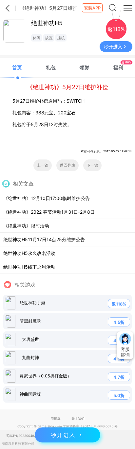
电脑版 (56, 418)
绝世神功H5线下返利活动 (29, 267)
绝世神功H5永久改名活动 (29, 253)
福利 (122, 65)
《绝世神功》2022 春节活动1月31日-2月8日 (49, 212)
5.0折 (119, 395)
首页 (17, 67)
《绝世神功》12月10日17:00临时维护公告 (46, 198)
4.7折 (119, 377)
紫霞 (8, 8)
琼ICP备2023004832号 (24, 436)
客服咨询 (125, 352)
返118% (119, 304)
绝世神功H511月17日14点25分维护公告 (44, 239)
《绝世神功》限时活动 (26, 225)
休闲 (37, 37)
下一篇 (92, 165)
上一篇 (42, 165)
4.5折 (119, 322)
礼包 (51, 67)
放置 (49, 37)
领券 (84, 67)
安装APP (92, 7)
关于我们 (78, 418)
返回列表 (67, 165)
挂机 (61, 37)
